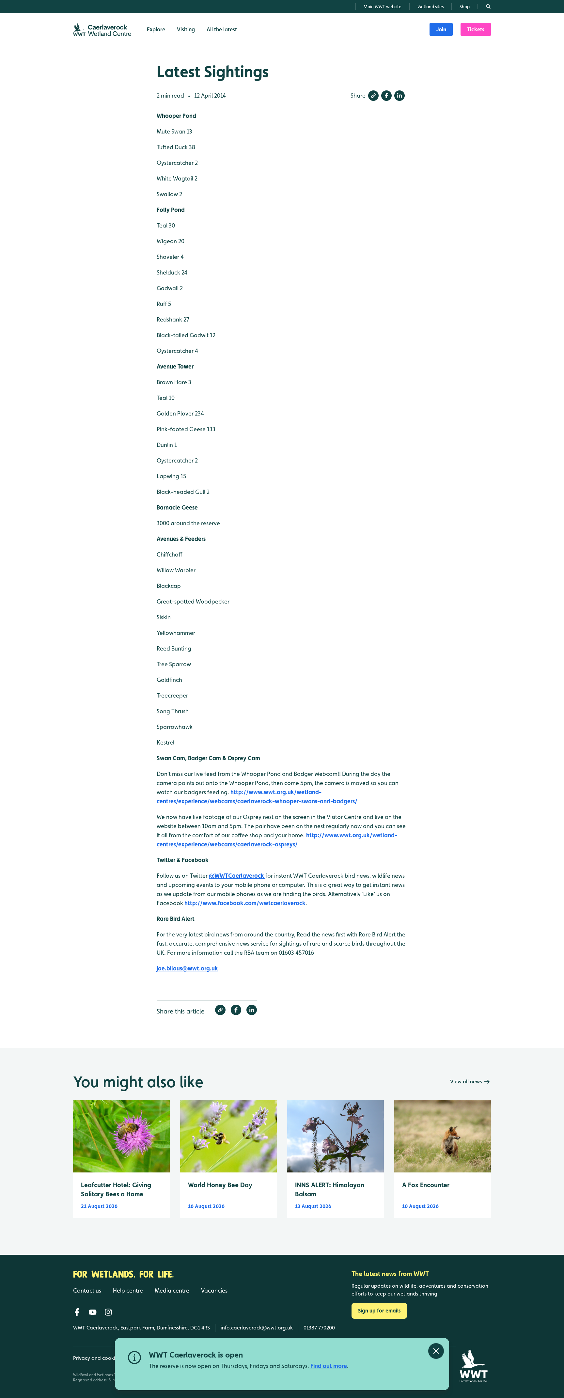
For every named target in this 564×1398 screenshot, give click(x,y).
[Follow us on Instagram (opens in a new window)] (108, 1312)
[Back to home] (473, 1365)
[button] (373, 95)
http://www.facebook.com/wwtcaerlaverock (245, 903)
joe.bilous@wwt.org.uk (187, 968)
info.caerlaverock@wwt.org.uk (257, 1328)
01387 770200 (319, 1328)
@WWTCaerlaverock (237, 875)
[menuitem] (441, 29)
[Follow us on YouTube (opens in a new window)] (93, 1312)
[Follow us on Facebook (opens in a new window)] (77, 1312)
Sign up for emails (379, 1311)
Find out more (328, 1365)
